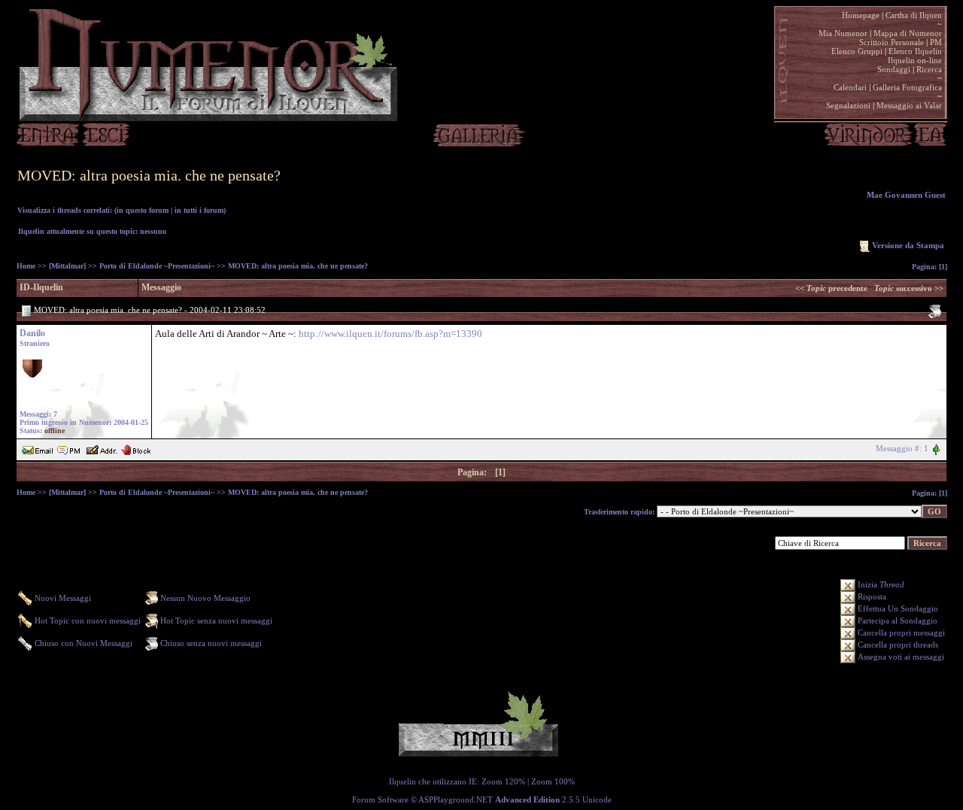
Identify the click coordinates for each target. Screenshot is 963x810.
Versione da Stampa (908, 245)
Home (26, 266)
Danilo (32, 333)
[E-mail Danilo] (37, 448)
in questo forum (143, 210)
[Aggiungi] (101, 448)
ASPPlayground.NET (455, 799)
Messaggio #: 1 (902, 448)
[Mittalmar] (67, 266)
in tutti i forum (199, 210)
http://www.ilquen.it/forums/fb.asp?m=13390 (390, 333)
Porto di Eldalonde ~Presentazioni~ (156, 266)
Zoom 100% (553, 781)
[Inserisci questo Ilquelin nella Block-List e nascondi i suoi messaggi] (135, 448)
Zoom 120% (503, 781)
